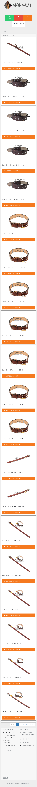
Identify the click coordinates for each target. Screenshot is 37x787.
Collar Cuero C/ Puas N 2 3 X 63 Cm (13, 165)
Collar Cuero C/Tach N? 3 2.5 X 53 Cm (13, 336)
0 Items (18, 18)
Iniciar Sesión (20, 23)
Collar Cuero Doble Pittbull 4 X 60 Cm (13, 472)
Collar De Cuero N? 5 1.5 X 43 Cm (12, 712)
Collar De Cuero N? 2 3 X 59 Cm (11, 609)
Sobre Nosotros (9, 732)
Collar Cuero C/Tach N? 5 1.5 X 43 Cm (13, 404)
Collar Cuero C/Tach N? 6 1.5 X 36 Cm (13, 438)
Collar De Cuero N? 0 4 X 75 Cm (11, 541)
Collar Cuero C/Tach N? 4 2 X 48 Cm (13, 370)
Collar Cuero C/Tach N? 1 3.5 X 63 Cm (13, 267)
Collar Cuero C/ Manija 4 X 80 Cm (12, 62)
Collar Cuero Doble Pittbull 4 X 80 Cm (13, 507)
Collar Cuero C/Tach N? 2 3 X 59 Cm (13, 302)
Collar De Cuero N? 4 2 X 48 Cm (11, 677)
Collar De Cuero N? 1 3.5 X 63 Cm (12, 575)
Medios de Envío (9, 738)
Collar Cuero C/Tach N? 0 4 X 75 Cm (13, 233)
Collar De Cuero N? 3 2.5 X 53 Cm (12, 643)
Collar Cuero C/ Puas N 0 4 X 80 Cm (13, 97)
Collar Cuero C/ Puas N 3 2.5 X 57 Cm (13, 199)
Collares (12, 35)
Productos (5, 35)
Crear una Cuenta (9, 745)
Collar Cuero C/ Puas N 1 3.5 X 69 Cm (13, 131)
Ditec (17, 783)
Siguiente (31, 724)
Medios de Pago (9, 735)
